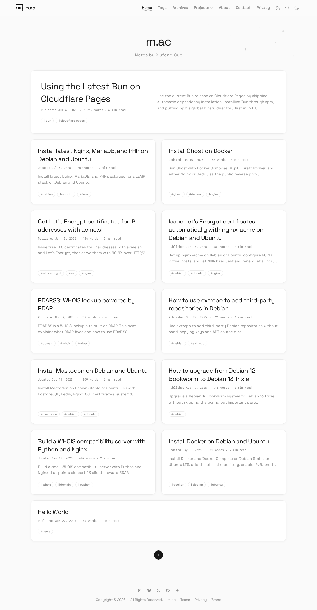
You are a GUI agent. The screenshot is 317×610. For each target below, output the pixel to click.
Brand (216, 599)
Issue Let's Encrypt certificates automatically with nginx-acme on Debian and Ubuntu (216, 230)
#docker (195, 194)
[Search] (287, 7)
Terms (185, 599)
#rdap (82, 343)
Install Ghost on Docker (201, 151)
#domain (47, 343)
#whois (65, 343)
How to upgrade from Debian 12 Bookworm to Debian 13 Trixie (212, 375)
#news (45, 531)
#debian (47, 194)
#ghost (176, 194)
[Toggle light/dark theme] (296, 7)
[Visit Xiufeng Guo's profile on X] (158, 590)
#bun (47, 121)
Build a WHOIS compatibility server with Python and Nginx (91, 445)
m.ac (172, 599)
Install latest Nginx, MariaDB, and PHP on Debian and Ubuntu (93, 155)
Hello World (53, 512)
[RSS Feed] (277, 7)
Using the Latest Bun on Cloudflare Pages (90, 93)
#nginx (214, 194)
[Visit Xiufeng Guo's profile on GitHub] (168, 590)
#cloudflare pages (71, 121)
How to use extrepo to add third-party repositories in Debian (222, 304)
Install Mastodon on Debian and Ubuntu (93, 370)
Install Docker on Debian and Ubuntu (219, 441)
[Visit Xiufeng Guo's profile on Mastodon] (139, 590)
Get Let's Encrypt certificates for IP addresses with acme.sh (86, 225)
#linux (84, 194)
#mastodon (49, 414)
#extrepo (197, 343)
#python (84, 485)
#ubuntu (66, 194)
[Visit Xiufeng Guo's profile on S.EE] (177, 590)
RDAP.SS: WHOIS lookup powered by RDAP (86, 304)
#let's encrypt (51, 273)
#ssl (71, 273)
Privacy (201, 599)
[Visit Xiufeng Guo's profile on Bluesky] (149, 590)
